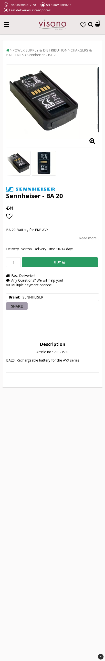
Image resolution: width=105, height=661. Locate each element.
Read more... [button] (89, 238)
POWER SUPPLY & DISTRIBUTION (39, 50)
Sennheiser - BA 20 (42, 54)
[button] (83, 24)
